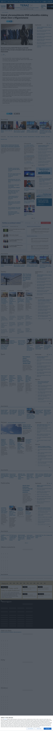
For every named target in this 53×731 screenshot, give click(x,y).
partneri (5, 719)
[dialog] (26, 723)
